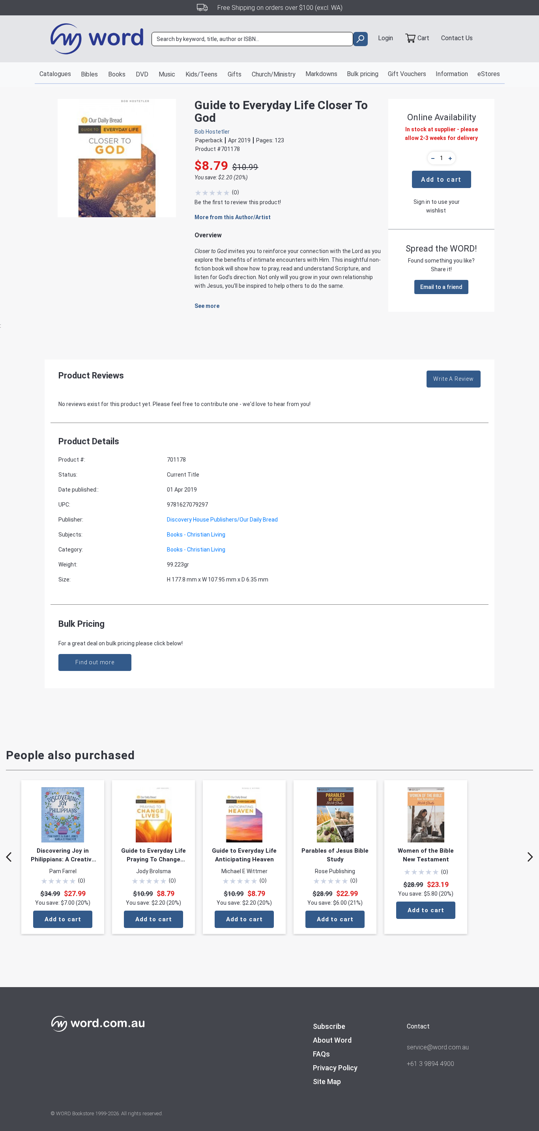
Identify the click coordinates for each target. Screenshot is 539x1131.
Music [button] (167, 74)
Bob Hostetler (212, 132)
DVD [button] (142, 74)
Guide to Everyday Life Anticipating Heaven (244, 855)
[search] (360, 39)
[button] (432, 158)
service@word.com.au (438, 1047)
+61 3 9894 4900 (430, 1064)
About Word (332, 1040)
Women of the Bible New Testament (426, 855)
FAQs (321, 1054)
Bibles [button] (89, 74)
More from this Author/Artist (233, 217)
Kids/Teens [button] (201, 74)
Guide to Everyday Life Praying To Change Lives (153, 855)
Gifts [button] (234, 74)
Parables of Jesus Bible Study (335, 855)
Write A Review (453, 379)
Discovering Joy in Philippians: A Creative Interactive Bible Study (63, 855)
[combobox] (252, 39)
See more (207, 306)
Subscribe (329, 1026)
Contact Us (457, 38)
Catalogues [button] (55, 74)
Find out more (94, 662)
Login (385, 38)
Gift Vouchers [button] (407, 74)
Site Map (327, 1081)
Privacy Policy (335, 1068)
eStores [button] (488, 74)
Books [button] (116, 74)
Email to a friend (441, 287)
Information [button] (452, 74)
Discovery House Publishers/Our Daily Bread (222, 519)
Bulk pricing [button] (362, 74)
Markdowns (321, 74)
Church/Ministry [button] (274, 74)
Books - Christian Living (196, 534)
